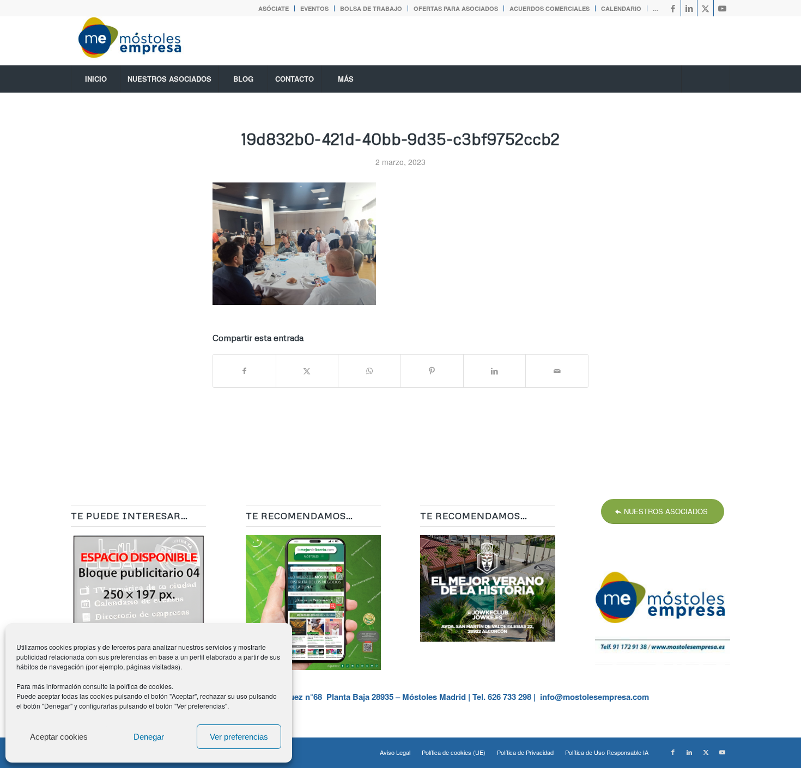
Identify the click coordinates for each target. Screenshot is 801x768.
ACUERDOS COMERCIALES (549, 8)
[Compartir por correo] (557, 371)
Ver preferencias (239, 736)
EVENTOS (314, 8)
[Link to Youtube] (722, 8)
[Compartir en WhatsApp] (369, 371)
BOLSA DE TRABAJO (371, 8)
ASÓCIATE (273, 8)
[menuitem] (274, 8)
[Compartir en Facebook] (244, 371)
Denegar (149, 736)
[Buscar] (705, 79)
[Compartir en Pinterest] (432, 371)
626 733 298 (509, 697)
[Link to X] (705, 8)
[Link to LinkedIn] (689, 8)
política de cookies (144, 686)
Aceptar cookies (59, 736)
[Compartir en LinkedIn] (495, 371)
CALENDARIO (621, 8)
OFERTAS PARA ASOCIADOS (456, 8)
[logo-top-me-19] (139, 40)
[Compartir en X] (307, 371)
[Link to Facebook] (673, 8)
